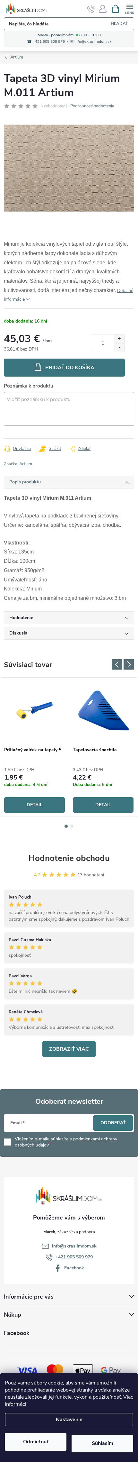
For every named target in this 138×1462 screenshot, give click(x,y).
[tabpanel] (34, 747)
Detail (34, 805)
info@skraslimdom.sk (74, 1246)
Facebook (74, 1268)
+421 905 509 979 (74, 1257)
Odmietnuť (35, 1441)
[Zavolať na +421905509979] (91, 9)
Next (129, 664)
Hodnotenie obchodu (69, 858)
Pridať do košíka (69, 367)
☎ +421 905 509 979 (46, 41)
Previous (117, 664)
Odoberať (113, 1123)
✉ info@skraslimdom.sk (90, 41)
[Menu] (129, 8)
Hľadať (119, 24)
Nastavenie (69, 1419)
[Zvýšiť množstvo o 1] (119, 338)
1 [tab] (66, 826)
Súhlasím (102, 1443)
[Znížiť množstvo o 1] (119, 347)
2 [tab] (71, 826)
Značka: (18, 464)
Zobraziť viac (69, 1049)
